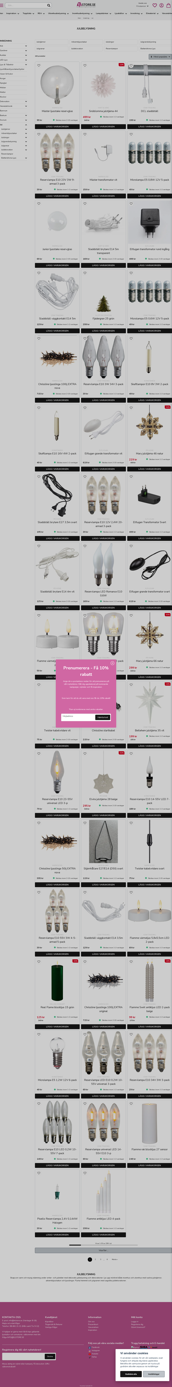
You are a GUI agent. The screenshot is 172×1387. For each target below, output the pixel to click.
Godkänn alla (131, 1374)
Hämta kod (103, 717)
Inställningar (154, 1374)
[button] (112, 663)
